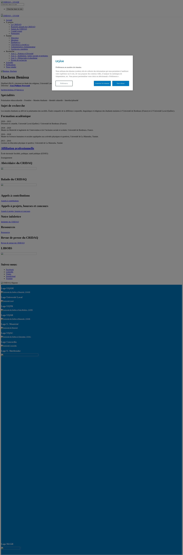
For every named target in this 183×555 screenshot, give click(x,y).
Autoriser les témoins (102, 83)
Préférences (64, 83)
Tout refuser (121, 83)
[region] (92, 73)
